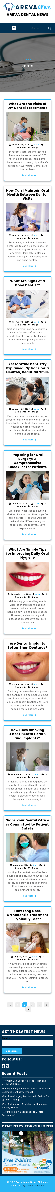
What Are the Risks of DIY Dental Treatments (27, 106)
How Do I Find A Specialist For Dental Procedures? (22, 1114)
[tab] (14, 28)
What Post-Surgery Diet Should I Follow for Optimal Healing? (25, 1098)
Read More (27, 175)
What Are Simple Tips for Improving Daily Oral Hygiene (27, 553)
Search (49, 29)
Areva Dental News (28, 14)
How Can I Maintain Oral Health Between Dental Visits (27, 194)
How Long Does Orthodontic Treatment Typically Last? (27, 915)
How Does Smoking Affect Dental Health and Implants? (27, 734)
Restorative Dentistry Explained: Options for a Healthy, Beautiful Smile (27, 368)
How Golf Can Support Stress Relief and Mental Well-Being (24, 1083)
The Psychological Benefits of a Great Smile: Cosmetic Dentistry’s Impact (26, 1090)
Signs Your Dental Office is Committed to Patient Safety (27, 824)
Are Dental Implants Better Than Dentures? (27, 645)
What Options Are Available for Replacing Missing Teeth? (24, 1106)
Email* (6, 1038)
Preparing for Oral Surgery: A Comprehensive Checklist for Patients (27, 461)
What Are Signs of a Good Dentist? (27, 283)
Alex (36, 145)
